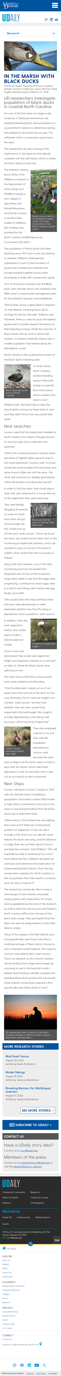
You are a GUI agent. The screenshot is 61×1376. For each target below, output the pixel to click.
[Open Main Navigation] (55, 5)
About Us (6, 1260)
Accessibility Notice (10, 1312)
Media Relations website (27, 1166)
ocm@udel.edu (29, 1150)
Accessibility (52, 1373)
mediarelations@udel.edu (35, 1162)
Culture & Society (39, 1197)
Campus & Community (13, 1192)
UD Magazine (37, 1202)
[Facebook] (22, 1366)
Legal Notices (41, 1373)
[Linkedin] (29, 1366)
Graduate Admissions (11, 1290)
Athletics (6, 1202)
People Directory (9, 1316)
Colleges (5, 1294)
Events (5, 1223)
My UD (5, 1320)
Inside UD (7, 1217)
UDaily (4, 1268)
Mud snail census (17, 1056)
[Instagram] (14, 1366)
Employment (7, 1277)
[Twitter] (44, 1366)
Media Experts (42, 1217)
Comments (30, 1373)
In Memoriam (23, 1217)
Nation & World (10, 1197)
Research (35, 1192)
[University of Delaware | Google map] (41, 1344)
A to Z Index (7, 1328)
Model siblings (15, 1072)
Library (5, 1298)
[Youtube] (36, 1366)
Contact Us (7, 1339)
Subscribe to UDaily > (33, 1125)
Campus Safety (8, 1324)
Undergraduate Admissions (13, 1286)
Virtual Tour (7, 1272)
